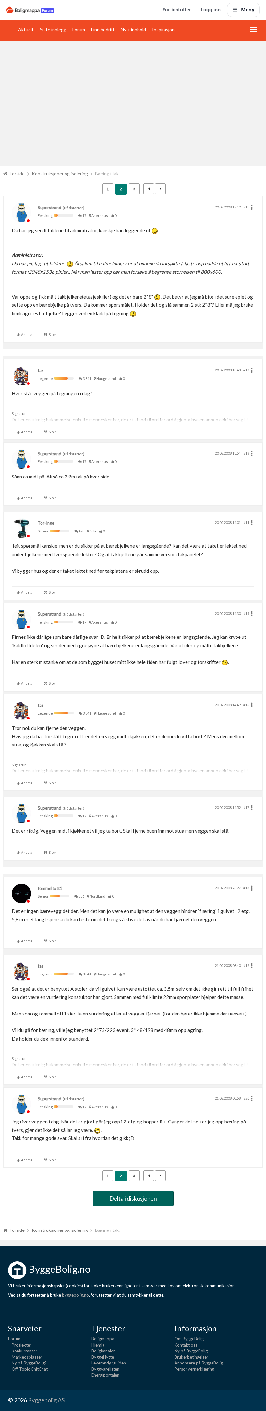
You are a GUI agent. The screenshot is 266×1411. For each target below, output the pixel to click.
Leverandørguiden (108, 1362)
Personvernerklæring (194, 1369)
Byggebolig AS (46, 1400)
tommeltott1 (50, 888)
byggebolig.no (75, 1294)
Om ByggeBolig (189, 1338)
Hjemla (97, 1345)
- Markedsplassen (25, 1357)
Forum (78, 29)
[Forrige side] (149, 189)
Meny (248, 9)
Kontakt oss (186, 1345)
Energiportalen (105, 1374)
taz (40, 370)
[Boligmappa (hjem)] (30, 9)
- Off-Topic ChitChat (28, 1369)
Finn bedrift (103, 29)
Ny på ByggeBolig (191, 1350)
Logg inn (211, 10)
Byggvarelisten (105, 1369)
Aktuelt (26, 29)
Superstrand (49, 207)
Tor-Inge (46, 523)
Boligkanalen (103, 1350)
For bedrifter (177, 10)
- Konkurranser (22, 1350)
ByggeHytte (102, 1357)
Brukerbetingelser (191, 1357)
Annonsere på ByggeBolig (199, 1362)
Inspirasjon (163, 29)
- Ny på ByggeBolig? (27, 1362)
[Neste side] (160, 189)
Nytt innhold (133, 29)
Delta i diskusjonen (133, 1198)
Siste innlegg (53, 29)
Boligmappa (102, 1338)
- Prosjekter (19, 1345)
